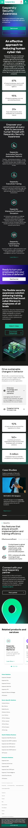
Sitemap (3, 810)
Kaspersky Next (5, 760)
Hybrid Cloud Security (6, 775)
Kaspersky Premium (6, 683)
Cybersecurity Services (7, 763)
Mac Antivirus (5, 706)
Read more (7, 511)
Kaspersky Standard (6, 677)
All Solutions (4, 695)
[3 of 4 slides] (15, 666)
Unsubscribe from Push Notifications (8, 816)
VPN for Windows (6, 718)
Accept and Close (14, 825)
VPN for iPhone (5, 724)
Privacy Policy (4, 785)
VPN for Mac (4, 730)
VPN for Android (5, 721)
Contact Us (3, 792)
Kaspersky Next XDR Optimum (8, 746)
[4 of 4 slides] (17, 666)
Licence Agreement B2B (5, 788)
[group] (14, 552)
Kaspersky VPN (5, 689)
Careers (3, 813)
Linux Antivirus (5, 715)
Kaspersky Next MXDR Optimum (9, 749)
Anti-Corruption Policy (11, 785)
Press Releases (4, 807)
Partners (3, 798)
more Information (8, 823)
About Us (3, 795)
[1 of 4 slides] (11, 666)
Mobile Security (5, 709)
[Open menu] (2, 2)
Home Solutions (6, 674)
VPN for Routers (5, 727)
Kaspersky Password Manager (8, 692)
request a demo (7, 587)
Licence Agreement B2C (20, 785)
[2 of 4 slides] (13, 666)
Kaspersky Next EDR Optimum (8, 743)
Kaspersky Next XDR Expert (8, 769)
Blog (2, 801)
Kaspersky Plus (5, 680)
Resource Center (4, 804)
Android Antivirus (5, 703)
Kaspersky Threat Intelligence (8, 772)
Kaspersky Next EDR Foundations (9, 740)
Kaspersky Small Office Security (9, 737)
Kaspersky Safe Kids (6, 686)
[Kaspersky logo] (10, 2)
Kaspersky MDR (5, 766)
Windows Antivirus (6, 712)
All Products (4, 752)
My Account (25, 2)
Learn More (13, 257)
